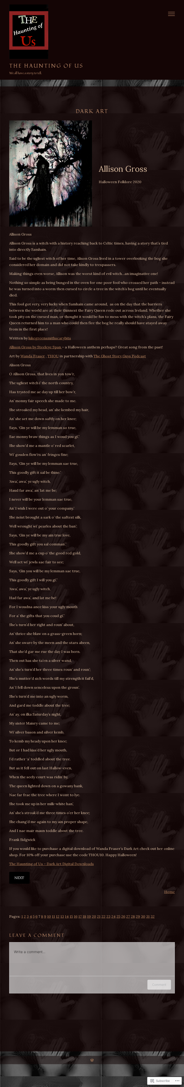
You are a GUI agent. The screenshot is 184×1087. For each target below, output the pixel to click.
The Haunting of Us (46, 66)
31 (148, 916)
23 (108, 916)
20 (94, 916)
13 (62, 916)
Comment (159, 984)
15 (71, 916)
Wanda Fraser (32, 356)
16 (75, 916)
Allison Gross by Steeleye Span (35, 347)
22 (103, 916)
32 (153, 916)
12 (57, 916)
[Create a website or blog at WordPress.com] (92, 1060)
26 (123, 916)
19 (89, 916)
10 (49, 916)
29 (138, 916)
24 (113, 916)
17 (80, 916)
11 (53, 916)
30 (143, 916)
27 (128, 916)
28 (133, 916)
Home (169, 892)
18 (84, 916)
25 (118, 916)
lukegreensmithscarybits (49, 338)
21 (99, 916)
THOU (53, 356)
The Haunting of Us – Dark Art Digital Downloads (51, 864)
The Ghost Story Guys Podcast (120, 356)
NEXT (19, 877)
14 (67, 916)
